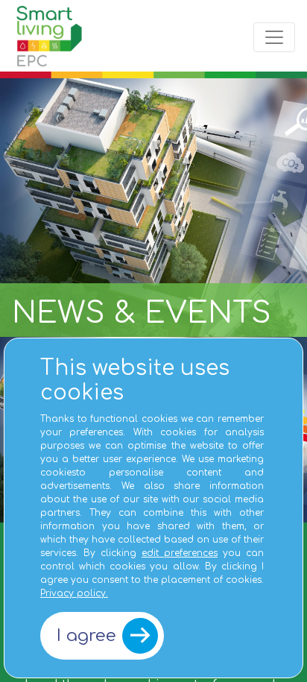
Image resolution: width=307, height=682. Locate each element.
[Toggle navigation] (274, 37)
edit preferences (180, 553)
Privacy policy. (74, 593)
